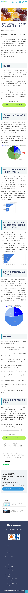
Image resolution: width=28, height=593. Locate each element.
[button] (26, 1)
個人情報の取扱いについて (12, 583)
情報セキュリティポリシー (12, 578)
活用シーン (9, 550)
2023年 (9, 456)
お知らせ (8, 574)
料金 (7, 547)
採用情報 (8, 585)
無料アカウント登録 (23, 2)
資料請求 (8, 564)
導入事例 (8, 552)
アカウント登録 (10, 566)
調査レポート (12, 30)
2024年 (5, 456)
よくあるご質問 (10, 556)
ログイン (13, 2)
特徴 (7, 545)
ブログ (8, 560)
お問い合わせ (16, 2)
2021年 (18, 456)
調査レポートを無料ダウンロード (14, 104)
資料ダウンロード (20, 2)
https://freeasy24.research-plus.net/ (9, 430)
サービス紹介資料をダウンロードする (14, 488)
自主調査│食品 (6, 30)
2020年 (23, 456)
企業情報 (8, 576)
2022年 (14, 456)
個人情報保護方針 (10, 580)
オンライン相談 (10, 570)
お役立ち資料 (9, 562)
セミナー (8, 554)
